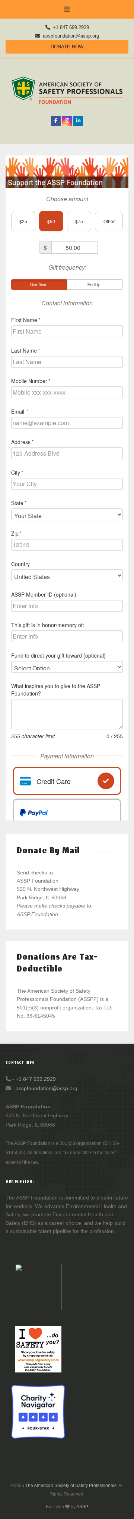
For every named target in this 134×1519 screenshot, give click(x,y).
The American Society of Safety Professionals (71, 1485)
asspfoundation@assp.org (71, 36)
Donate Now (67, 46)
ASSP (82, 1506)
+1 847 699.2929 (71, 27)
